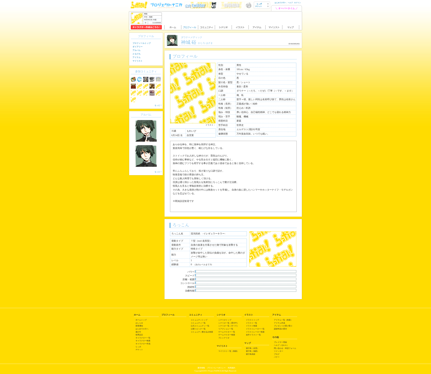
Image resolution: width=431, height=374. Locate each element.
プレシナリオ (223, 338)
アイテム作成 (279, 323)
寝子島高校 (250, 354)
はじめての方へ (280, 3)
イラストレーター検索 (255, 332)
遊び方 (138, 332)
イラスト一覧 (251, 323)
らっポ (138, 347)
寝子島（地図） (252, 351)
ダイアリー (137, 47)
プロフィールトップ (141, 43)
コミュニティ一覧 (198, 323)
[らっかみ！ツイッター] (201, 8)
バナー (276, 357)
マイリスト (137, 61)
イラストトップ (252, 320)
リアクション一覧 (225, 329)
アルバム (136, 50)
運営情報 (201, 368)
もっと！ (158, 105)
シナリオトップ (224, 320)
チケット (139, 350)
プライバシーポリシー (216, 368)
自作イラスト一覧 (253, 335)
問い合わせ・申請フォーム (285, 348)
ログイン (297, 3)
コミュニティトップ (199, 320)
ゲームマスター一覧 (226, 332)
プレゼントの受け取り (283, 326)
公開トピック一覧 (198, 329)
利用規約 (231, 368)
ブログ (276, 354)
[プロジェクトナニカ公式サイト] (167, 8)
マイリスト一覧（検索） (228, 351)
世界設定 (139, 335)
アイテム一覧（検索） (283, 320)
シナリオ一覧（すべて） (228, 326)
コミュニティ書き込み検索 (202, 332)
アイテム (136, 57)
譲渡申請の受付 (280, 329)
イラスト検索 (251, 326)
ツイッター (278, 351)
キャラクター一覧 (143, 338)
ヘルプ (290, 3)
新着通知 (139, 326)
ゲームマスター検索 (226, 335)
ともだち (136, 54)
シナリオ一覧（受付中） (228, 323)
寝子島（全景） (252, 348)
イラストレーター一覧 (255, 329)
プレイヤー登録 (280, 342)
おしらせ (139, 323)
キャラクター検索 (143, 341)
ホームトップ (141, 320)
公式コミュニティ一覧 (200, 326)
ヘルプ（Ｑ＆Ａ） (281, 345)
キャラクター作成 (143, 344)
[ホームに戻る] (138, 8)
